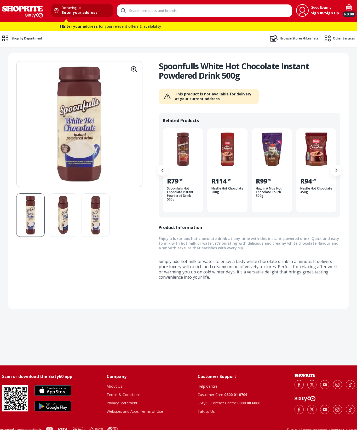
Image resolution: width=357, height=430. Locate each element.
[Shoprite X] (311, 384)
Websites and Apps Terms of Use (135, 411)
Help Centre (207, 386)
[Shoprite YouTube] (324, 384)
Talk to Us (206, 411)
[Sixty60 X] (311, 409)
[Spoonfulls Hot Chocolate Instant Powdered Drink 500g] (183, 170)
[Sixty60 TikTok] (350, 409)
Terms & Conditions (124, 394)
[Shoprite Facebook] (299, 384)
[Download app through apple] (52, 390)
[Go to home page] (22, 11)
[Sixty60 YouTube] (324, 409)
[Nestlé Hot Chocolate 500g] (227, 170)
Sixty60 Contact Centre (229, 402)
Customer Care (222, 394)
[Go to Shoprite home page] (305, 375)
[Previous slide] (163, 170)
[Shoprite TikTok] (350, 384)
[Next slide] (336, 170)
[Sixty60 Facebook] (299, 409)
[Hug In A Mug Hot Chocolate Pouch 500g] (272, 170)
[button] (134, 69)
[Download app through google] (52, 406)
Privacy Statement (122, 402)
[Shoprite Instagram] (337, 384)
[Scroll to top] (346, 342)
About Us (114, 386)
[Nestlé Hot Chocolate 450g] (316, 170)
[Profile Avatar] (302, 10)
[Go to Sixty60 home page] (305, 398)
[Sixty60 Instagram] (337, 409)
